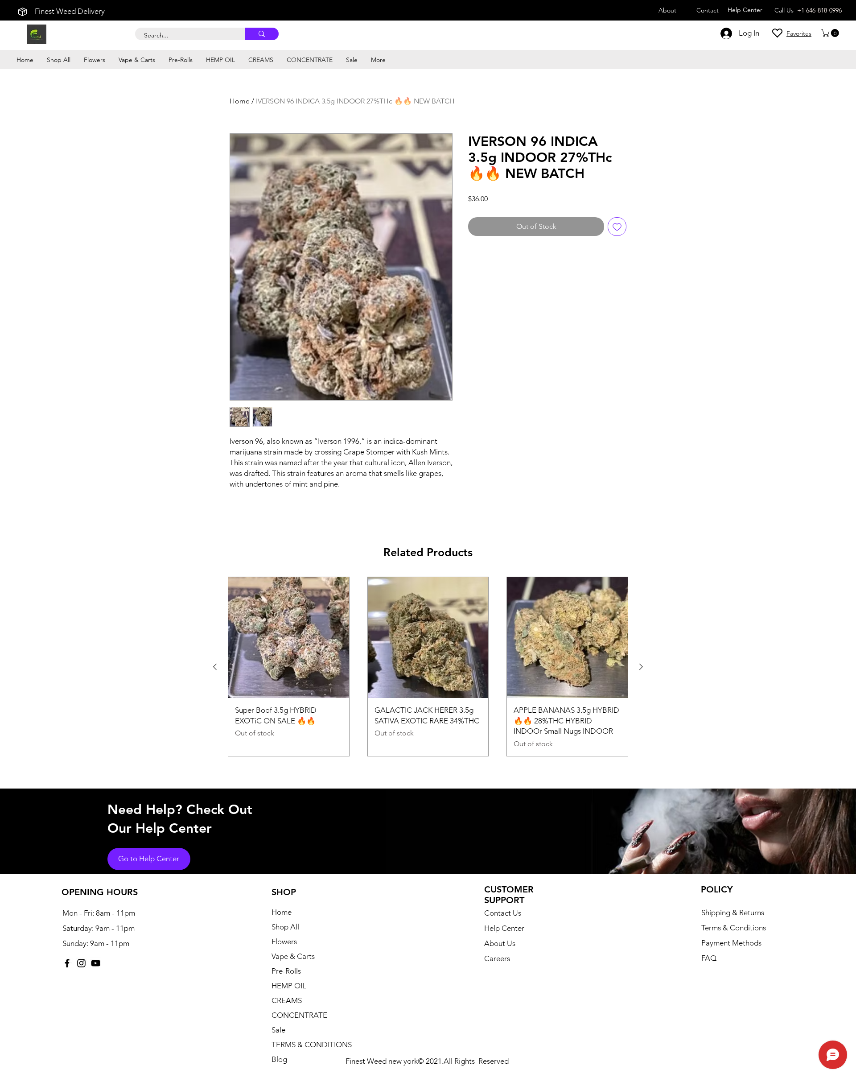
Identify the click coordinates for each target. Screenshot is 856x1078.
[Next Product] (641, 666)
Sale (278, 1029)
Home (240, 101)
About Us (499, 943)
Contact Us (502, 913)
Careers (497, 958)
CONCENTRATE (299, 1015)
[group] (428, 666)
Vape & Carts (293, 956)
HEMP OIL (289, 985)
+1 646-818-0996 (819, 10)
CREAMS (287, 1000)
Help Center (504, 928)
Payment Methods (732, 942)
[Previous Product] (215, 666)
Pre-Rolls (286, 970)
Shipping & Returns (732, 912)
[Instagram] (81, 963)
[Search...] (262, 34)
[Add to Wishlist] (617, 226)
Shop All (285, 926)
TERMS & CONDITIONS (312, 1044)
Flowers (284, 941)
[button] (831, 33)
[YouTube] (95, 963)
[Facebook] (67, 963)
